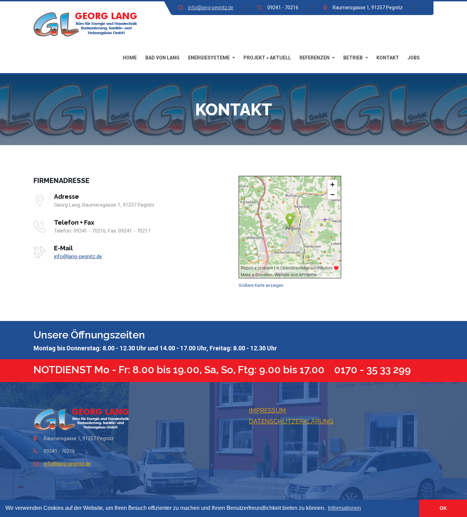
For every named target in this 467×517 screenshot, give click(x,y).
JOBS (414, 57)
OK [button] (443, 508)
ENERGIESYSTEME (209, 57)
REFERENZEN (314, 57)
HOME (130, 57)
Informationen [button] (344, 508)
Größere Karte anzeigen (261, 285)
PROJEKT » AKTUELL (267, 57)
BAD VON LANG (162, 57)
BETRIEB (353, 57)
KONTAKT (387, 57)
